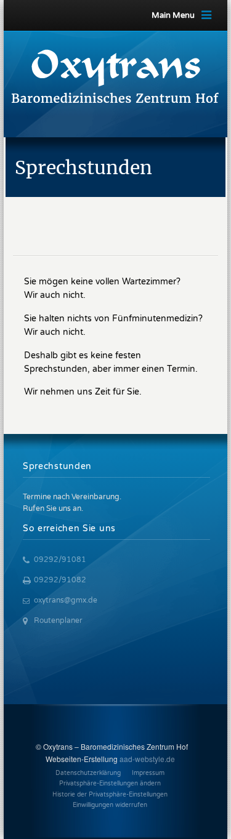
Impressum (148, 773)
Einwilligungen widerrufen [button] (110, 805)
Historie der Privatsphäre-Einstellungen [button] (110, 794)
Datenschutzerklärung (88, 773)
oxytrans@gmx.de (65, 600)
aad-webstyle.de (147, 758)
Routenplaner (58, 620)
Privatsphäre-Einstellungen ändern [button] (110, 783)
